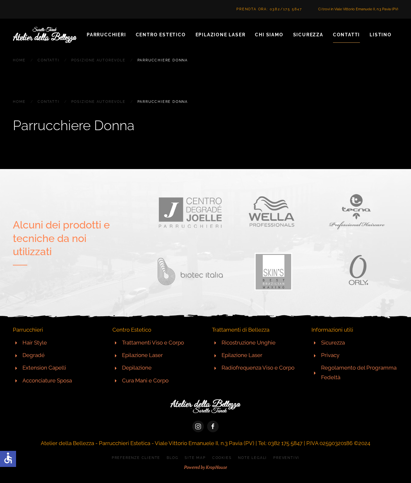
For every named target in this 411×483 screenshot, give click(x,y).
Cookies (222, 458)
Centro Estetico (161, 34)
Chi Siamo (269, 34)
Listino (381, 34)
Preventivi (286, 458)
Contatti (346, 34)
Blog (172, 458)
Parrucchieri (106, 34)
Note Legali (252, 458)
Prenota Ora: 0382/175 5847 (269, 9)
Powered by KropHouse (205, 467)
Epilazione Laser (221, 34)
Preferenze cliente (136, 458)
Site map (195, 458)
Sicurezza (308, 34)
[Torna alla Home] (45, 35)
